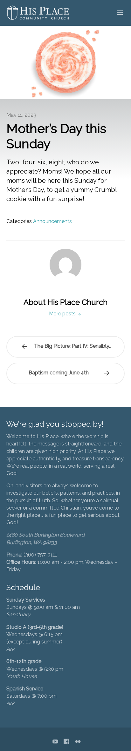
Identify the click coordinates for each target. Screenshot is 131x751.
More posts (63, 314)
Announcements (52, 221)
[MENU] (117, 13)
